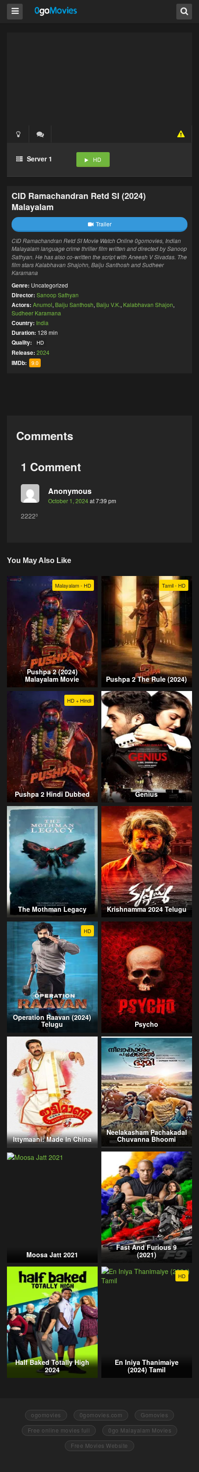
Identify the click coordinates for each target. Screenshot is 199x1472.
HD (97, 159)
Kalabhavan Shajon (148, 304)
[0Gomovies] (56, 11)
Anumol (42, 304)
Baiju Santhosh (74, 304)
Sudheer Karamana (36, 313)
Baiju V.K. (108, 304)
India (42, 322)
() (40, 134)
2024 (43, 352)
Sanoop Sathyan (58, 295)
